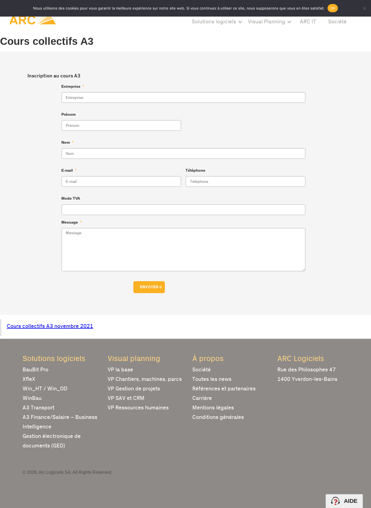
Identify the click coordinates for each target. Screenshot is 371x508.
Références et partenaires (224, 389)
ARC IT (308, 22)
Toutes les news (211, 379)
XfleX (29, 379)
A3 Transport (38, 408)
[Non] (364, 8)
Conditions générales (218, 417)
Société (337, 22)
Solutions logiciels (214, 22)
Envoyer (149, 287)
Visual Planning (266, 22)
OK (332, 8)
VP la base (120, 370)
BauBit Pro (35, 370)
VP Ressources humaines (138, 408)
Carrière (202, 398)
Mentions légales (213, 408)
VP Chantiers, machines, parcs (145, 379)
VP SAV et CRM (126, 398)
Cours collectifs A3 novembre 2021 (50, 326)
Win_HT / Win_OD (45, 389)
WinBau (32, 398)
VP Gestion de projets (134, 389)
